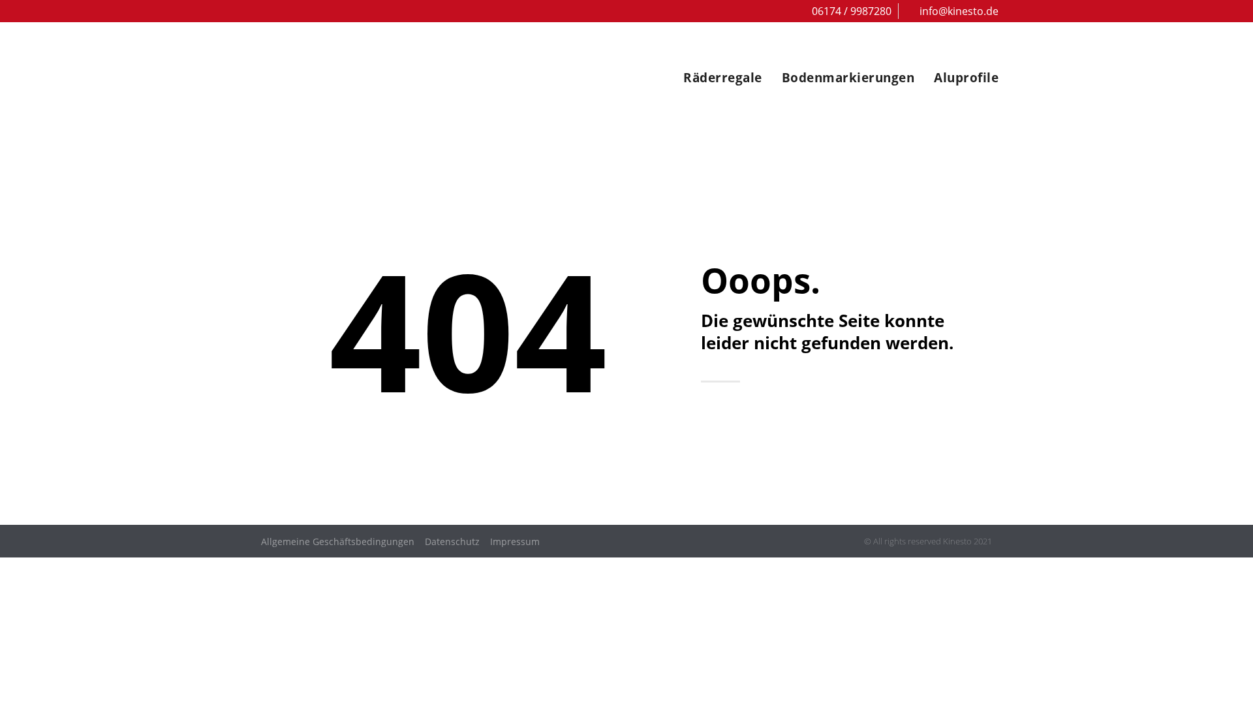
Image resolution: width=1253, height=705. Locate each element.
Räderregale (722, 77)
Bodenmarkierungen (848, 77)
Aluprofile (966, 77)
